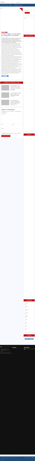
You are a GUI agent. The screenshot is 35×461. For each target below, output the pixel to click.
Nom (2, 124)
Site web (2, 128)
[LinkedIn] (29, 458)
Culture (26, 306)
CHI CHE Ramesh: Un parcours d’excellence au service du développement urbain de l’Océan (15, 102)
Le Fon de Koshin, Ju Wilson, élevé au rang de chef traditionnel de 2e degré (16, 94)
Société (26, 322)
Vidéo (26, 328)
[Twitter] (1, 2)
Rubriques (10, 5)
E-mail (13, 124)
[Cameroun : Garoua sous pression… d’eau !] (34, 231)
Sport (26, 325)
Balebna (7, 36)
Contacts (20, 5)
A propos (6, 5)
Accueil (2, 5)
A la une (3, 32)
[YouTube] (3, 2)
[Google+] (31, 458)
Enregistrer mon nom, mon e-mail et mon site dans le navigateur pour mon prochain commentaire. (11, 134)
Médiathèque (16, 5)
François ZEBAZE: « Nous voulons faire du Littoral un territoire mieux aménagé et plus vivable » (16, 87)
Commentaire (3, 113)
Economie (26, 309)
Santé (6, 32)
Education (26, 312)
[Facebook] (25, 458)
